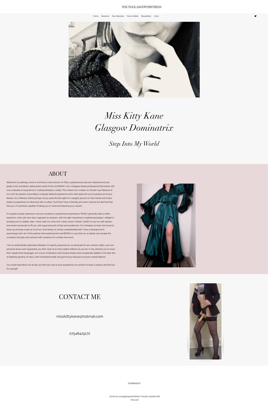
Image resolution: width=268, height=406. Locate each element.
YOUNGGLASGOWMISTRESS (141, 7)
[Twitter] (255, 16)
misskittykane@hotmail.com (79, 316)
